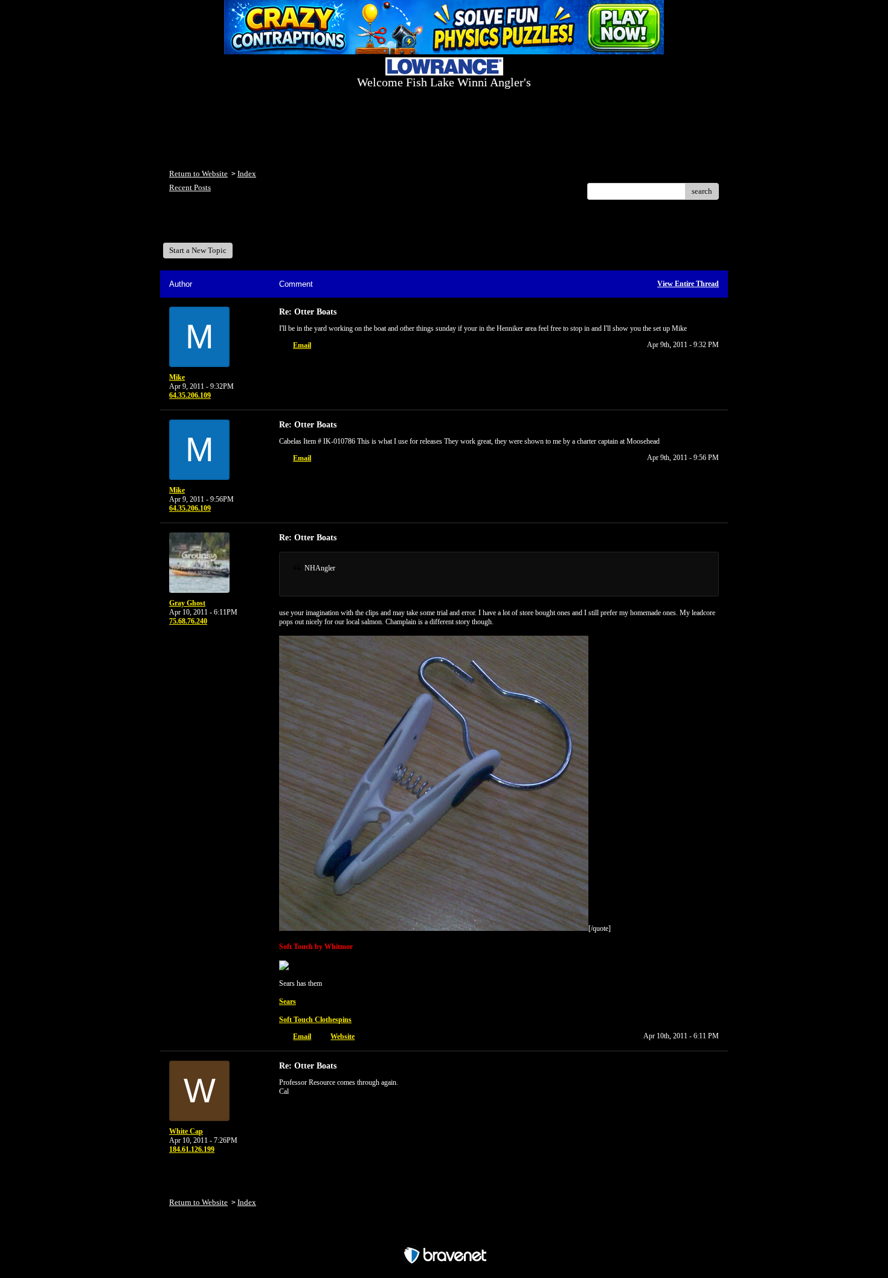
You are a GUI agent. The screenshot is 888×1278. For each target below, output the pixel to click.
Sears (287, 1001)
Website (342, 1036)
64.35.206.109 (190, 395)
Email (302, 345)
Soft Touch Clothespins (315, 1019)
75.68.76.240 (188, 621)
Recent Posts (190, 187)
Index (246, 173)
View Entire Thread (688, 284)
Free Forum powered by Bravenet (444, 1234)
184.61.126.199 (191, 1149)
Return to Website (198, 173)
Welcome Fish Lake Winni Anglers (235, 225)
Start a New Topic (198, 250)
